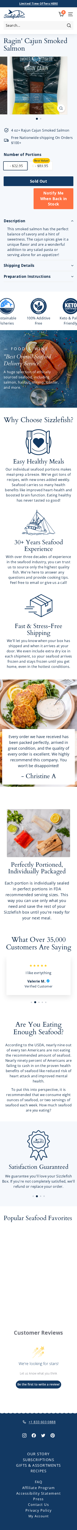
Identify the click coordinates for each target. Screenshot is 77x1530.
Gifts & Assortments (38, 1465)
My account (38, 1516)
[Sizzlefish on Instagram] (24, 1435)
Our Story (38, 1453)
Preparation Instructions (27, 276)
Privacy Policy (38, 1510)
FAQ (38, 1482)
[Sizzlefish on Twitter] (43, 1435)
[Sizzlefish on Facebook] (34, 1435)
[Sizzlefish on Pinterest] (52, 1435)
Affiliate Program (38, 1487)
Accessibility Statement (38, 1493)
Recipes (39, 1470)
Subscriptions (38, 1459)
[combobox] (38, 25)
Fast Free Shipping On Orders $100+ (38, 3)
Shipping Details (19, 265)
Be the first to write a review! (38, 1384)
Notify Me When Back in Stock (53, 198)
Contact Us (38, 1504)
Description (14, 220)
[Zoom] (61, 108)
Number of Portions (22, 154)
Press (38, 1499)
